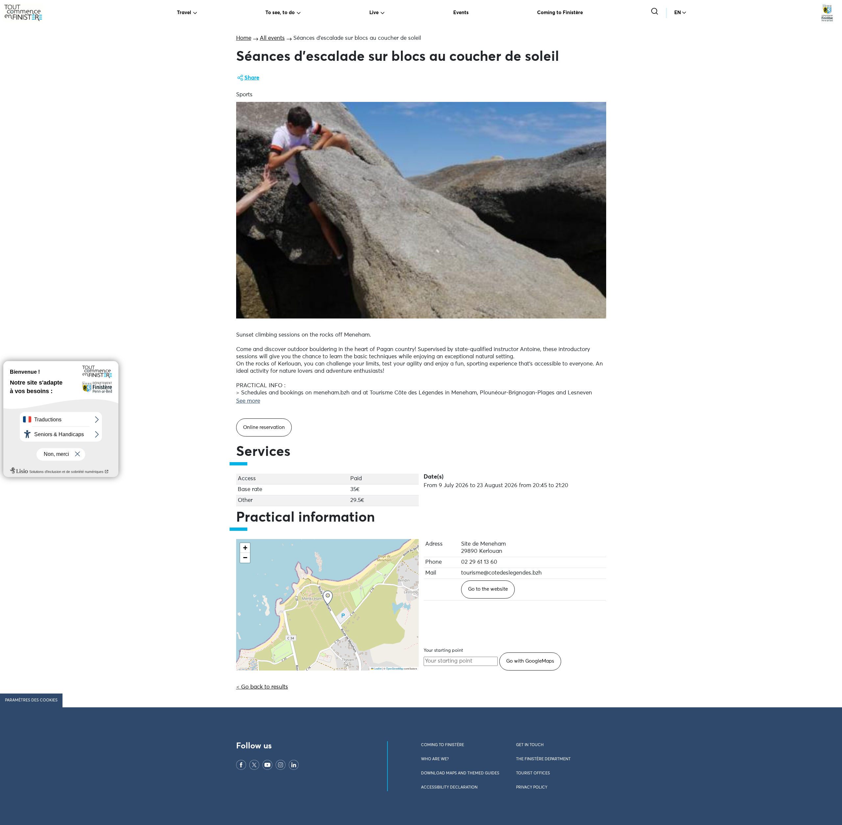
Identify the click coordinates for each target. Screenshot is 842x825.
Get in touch (530, 745)
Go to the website (488, 589)
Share (252, 78)
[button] (328, 598)
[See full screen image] (421, 210)
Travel (184, 12)
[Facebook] (241, 765)
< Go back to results (262, 687)
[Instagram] (280, 765)
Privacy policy (531, 788)
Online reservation (264, 427)
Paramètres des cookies (31, 700)
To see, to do (280, 12)
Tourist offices (533, 773)
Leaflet (378, 668)
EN (677, 12)
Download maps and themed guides (460, 773)
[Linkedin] (294, 765)
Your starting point (443, 650)
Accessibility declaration (449, 788)
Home (243, 38)
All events (272, 38)
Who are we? (435, 759)
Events (461, 12)
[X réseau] (254, 765)
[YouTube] (267, 765)
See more (248, 401)
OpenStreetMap (394, 668)
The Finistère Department (543, 759)
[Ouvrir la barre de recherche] (655, 12)
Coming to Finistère (560, 12)
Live (374, 12)
